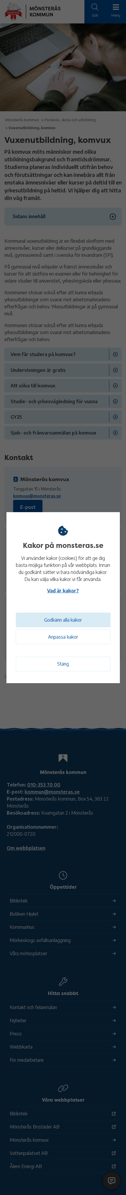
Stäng (63, 664)
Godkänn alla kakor (63, 620)
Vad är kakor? (63, 591)
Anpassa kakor (63, 637)
